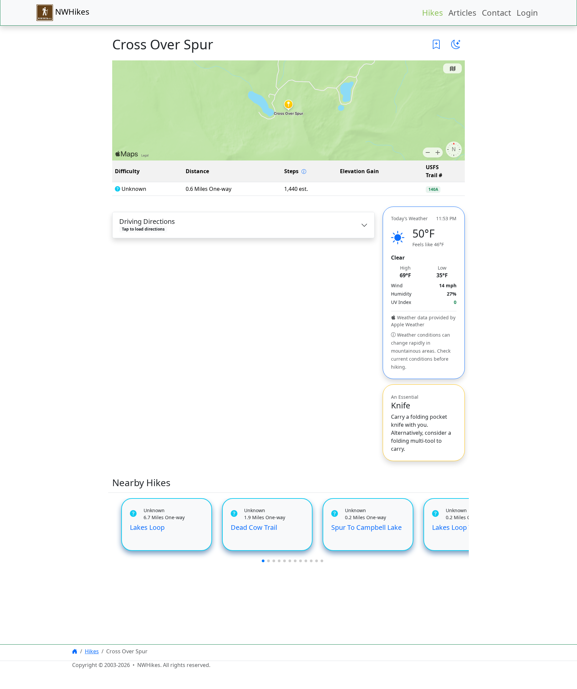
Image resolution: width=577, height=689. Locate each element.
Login (527, 12)
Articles (462, 12)
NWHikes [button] (71, 11)
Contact (496, 12)
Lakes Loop (147, 527)
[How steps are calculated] (304, 171)
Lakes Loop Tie (454, 527)
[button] (436, 44)
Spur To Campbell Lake (366, 527)
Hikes (432, 12)
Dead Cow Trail (254, 527)
